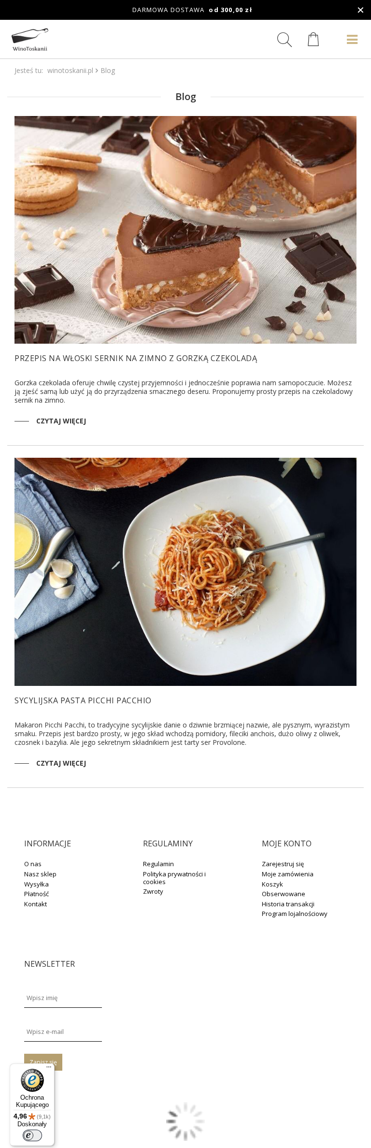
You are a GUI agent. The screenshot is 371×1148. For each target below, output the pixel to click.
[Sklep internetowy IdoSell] (185, 1138)
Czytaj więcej (61, 420)
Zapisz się (43, 1062)
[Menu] (49, 1069)
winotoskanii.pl (70, 70)
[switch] (32, 1135)
